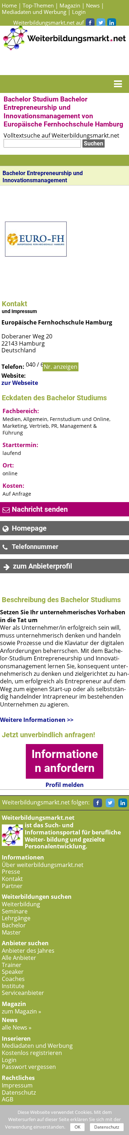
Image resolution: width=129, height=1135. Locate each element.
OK (77, 1127)
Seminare (15, 911)
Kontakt (12, 879)
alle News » (17, 1027)
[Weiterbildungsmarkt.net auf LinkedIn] (111, 22)
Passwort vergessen (29, 1067)
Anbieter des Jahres (28, 951)
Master (11, 932)
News (93, 5)
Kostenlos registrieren (32, 1053)
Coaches (13, 979)
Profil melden (65, 785)
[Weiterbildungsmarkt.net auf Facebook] (90, 22)
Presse (11, 872)
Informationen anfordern (65, 761)
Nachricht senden (40, 509)
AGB (7, 1099)
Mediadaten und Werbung (34, 11)
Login (79, 11)
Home (9, 5)
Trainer (12, 965)
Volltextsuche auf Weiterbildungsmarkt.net (61, 135)
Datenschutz (19, 1092)
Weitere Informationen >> (36, 720)
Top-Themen (38, 5)
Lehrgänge (16, 918)
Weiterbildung (21, 904)
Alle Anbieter (19, 958)
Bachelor (14, 925)
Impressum (17, 1085)
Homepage (29, 528)
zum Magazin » (21, 1011)
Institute (13, 986)
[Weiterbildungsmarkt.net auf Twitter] (100, 22)
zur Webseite (19, 383)
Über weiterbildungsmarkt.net (42, 865)
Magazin (69, 5)
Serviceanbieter (23, 993)
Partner (12, 886)
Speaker (13, 972)
